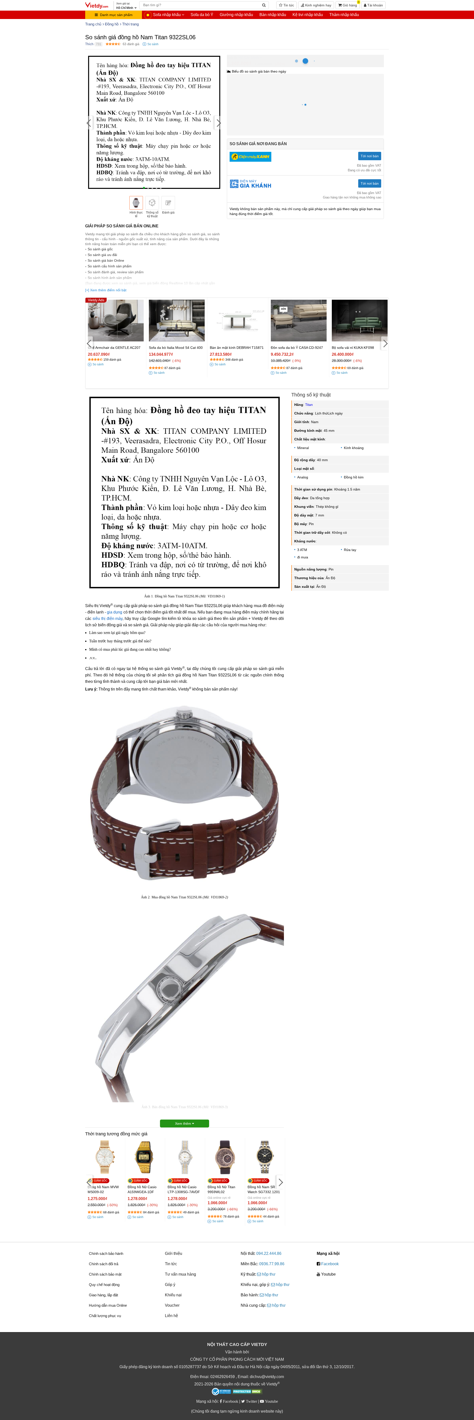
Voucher (172, 1305)
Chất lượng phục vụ (105, 1316)
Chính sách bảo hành (106, 1253)
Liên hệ (171, 1316)
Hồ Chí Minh (248, 57)
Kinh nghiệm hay (317, 5)
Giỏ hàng (350, 4)
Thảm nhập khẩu (344, 15)
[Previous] (89, 122)
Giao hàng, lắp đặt (103, 1295)
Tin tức (288, 5)
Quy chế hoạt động (104, 1284)
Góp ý (170, 1284)
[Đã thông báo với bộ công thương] (221, 1391)
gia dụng (114, 612)
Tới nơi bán (370, 156)
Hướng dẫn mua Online (108, 1305)
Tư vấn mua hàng (180, 1274)
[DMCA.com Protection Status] (247, 1392)
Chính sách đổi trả (103, 1264)
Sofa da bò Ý (202, 15)
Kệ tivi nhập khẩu (308, 15)
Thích (89, 44)
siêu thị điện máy (108, 618)
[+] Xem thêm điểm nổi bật (105, 290)
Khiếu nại (173, 1295)
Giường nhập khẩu (236, 15)
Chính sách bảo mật (105, 1274)
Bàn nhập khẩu (272, 15)
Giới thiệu (173, 1253)
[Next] (218, 122)
